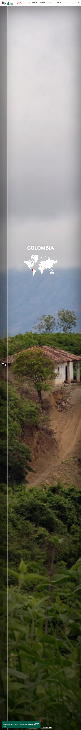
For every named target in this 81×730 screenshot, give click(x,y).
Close (36, 724)
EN (78, 3)
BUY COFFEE (33, 3)
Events (59, 3)
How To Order (47, 727)
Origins (42, 3)
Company (51, 3)
